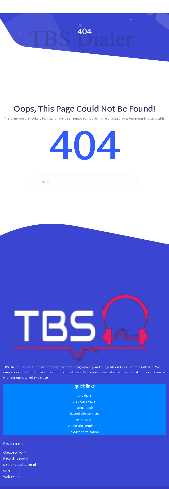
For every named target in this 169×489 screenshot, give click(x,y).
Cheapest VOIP (14, 453)
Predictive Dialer (84, 402)
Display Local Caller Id (19, 465)
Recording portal (15, 459)
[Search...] (129, 181)
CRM (6, 471)
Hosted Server (84, 420)
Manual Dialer (84, 408)
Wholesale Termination (84, 426)
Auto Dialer (84, 396)
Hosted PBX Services (84, 414)
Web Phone (11, 477)
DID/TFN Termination (84, 432)
